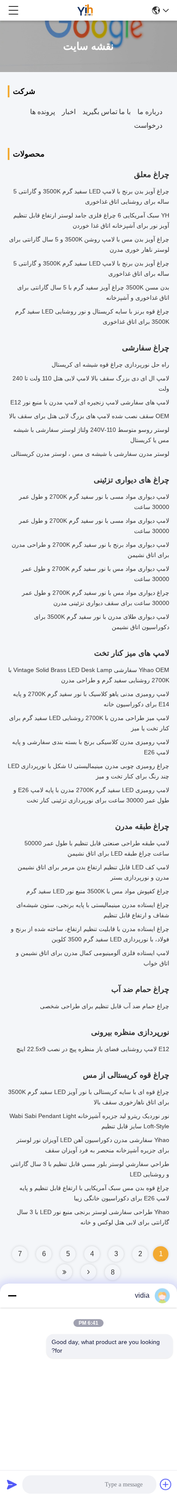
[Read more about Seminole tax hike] (88, 1272)
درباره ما (149, 111)
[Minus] (12, 1295)
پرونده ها (42, 111)
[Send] (12, 1484)
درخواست (148, 125)
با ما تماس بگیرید (106, 111)
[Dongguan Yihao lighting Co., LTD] (85, 10)
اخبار (69, 111)
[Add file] (166, 1484)
